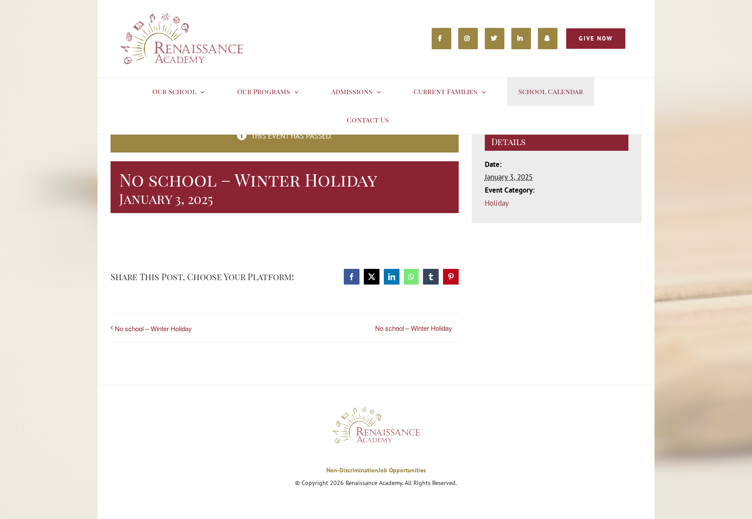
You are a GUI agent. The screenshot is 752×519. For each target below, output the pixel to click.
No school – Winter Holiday (153, 328)
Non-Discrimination (352, 470)
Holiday (497, 203)
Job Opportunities (402, 470)
